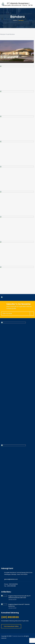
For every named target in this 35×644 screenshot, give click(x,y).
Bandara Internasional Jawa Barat (17, 184)
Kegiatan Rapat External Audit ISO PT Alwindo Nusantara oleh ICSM (19, 596)
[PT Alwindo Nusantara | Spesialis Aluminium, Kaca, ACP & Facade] (17, 4)
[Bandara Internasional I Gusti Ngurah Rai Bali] (17, 127)
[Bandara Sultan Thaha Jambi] (17, 204)
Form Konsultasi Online (11, 626)
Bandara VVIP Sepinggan (17, 83)
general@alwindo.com (11, 579)
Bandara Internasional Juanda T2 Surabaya (17, 259)
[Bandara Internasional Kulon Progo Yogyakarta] (17, 278)
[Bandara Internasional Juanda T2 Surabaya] (17, 253)
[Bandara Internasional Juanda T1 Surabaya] (17, 228)
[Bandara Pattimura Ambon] (17, 103)
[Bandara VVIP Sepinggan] (17, 78)
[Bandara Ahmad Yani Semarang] (17, 154)
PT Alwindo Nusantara (18, 636)
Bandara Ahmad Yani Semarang (17, 159)
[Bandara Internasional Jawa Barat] (17, 179)
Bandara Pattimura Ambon (16, 108)
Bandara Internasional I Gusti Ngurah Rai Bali (17, 133)
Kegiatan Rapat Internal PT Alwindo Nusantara (19, 605)
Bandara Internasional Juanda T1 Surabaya (17, 234)
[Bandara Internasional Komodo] (17, 53)
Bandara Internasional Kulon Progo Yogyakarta (17, 284)
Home (14, 20)
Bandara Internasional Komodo (17, 58)
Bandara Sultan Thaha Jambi (17, 209)
